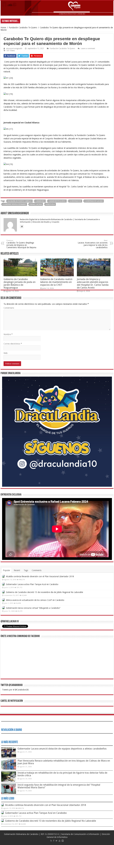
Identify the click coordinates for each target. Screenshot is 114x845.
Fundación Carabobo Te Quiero (23, 27)
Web (6, 353)
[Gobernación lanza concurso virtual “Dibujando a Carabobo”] (3, 608)
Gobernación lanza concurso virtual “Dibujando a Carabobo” (33, 608)
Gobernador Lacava (94, 201)
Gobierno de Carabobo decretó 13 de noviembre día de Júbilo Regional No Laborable (44, 592)
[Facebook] (54, 840)
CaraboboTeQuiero (57, 201)
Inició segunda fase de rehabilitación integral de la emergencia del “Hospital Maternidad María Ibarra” (59, 786)
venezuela (50, 204)
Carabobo (40, 201)
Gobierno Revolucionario (14, 204)
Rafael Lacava (36, 204)
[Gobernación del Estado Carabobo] (57, 8)
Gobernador (75, 201)
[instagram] (62, 840)
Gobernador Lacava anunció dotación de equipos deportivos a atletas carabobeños (62, 748)
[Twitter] (56, 840)
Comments (36, 570)
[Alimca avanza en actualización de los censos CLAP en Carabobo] (3, 600)
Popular (6, 570)
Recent (17, 570)
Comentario (9, 308)
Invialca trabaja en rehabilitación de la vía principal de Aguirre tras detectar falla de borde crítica (62, 774)
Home (3, 27)
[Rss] (51, 840)
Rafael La (25, 21)
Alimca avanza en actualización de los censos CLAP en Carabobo (35, 600)
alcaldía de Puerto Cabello (20, 201)
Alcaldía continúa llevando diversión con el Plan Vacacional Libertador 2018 (40, 576)
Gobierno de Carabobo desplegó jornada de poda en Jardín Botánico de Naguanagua (19, 283)
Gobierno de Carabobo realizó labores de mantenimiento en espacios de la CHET (56, 282)
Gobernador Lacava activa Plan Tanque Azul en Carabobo (32, 584)
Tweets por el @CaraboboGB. (15, 689)
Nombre (8, 334)
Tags (26, 570)
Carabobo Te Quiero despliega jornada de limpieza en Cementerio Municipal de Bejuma (21, 244)
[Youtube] (59, 840)
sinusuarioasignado (14, 48)
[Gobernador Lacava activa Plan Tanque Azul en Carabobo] (3, 584)
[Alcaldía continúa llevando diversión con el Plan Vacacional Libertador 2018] (3, 576)
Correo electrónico (13, 344)
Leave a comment (88, 48)
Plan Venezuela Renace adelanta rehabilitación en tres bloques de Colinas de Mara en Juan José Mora (64, 762)
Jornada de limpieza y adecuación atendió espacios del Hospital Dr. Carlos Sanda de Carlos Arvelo (93, 283)
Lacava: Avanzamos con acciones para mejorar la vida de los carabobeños (92, 244)
